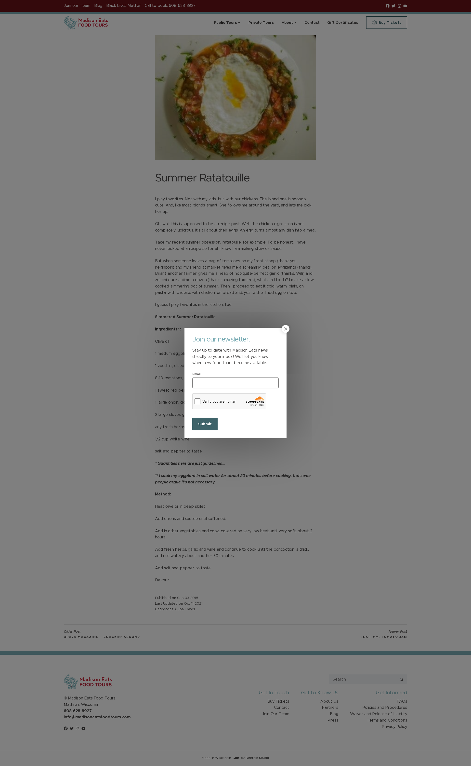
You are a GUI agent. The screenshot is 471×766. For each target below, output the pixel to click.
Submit (205, 424)
